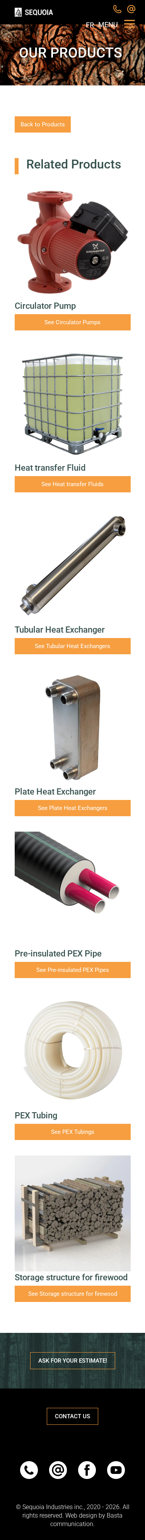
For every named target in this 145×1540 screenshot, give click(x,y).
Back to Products (42, 124)
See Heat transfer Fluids (72, 484)
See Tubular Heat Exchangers (72, 646)
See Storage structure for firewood (72, 1293)
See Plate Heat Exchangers (72, 808)
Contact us (72, 1416)
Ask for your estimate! (72, 1360)
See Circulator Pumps (72, 322)
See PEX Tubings (72, 1131)
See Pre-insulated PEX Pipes (72, 970)
